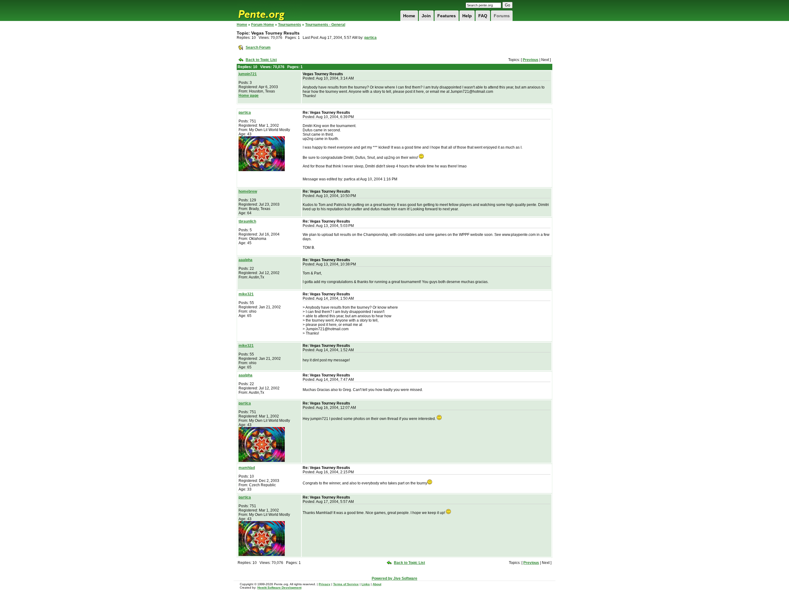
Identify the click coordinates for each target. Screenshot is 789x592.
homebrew (248, 191)
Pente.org (269, 10)
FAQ (482, 15)
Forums (502, 15)
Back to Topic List (261, 60)
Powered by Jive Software (394, 578)
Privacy (324, 584)
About (377, 584)
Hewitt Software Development (279, 587)
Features (446, 15)
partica (370, 37)
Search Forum (258, 47)
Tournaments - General (325, 25)
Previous (530, 60)
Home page (249, 95)
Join (426, 15)
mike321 (246, 294)
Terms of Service (346, 584)
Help (467, 15)
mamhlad (247, 468)
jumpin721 (248, 74)
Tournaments (289, 25)
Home (409, 15)
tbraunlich (247, 221)
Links (366, 584)
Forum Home (262, 25)
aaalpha (245, 260)
